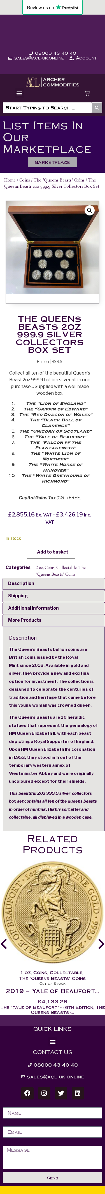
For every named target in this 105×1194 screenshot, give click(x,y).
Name (10, 1104)
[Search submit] (97, 107)
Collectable (66, 567)
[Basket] (87, 93)
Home (10, 180)
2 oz (39, 567)
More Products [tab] (24, 620)
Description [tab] (21, 583)
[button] (19, 93)
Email (10, 1123)
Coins (24, 180)
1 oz (25, 972)
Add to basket (52, 552)
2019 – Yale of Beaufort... (52, 991)
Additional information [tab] (33, 608)
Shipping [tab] (18, 595)
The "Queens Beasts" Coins (59, 180)
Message (15, 1142)
